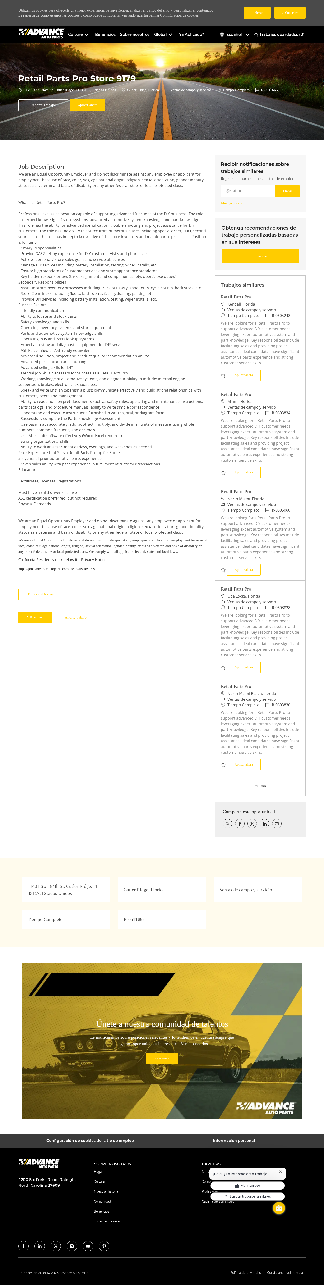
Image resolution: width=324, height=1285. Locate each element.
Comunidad (102, 1201)
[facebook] (23, 1246)
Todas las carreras (107, 1221)
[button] (87, 105)
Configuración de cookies (179, 15)
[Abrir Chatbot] (279, 1208)
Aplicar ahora (248, 375)
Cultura (99, 1181)
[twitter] (56, 1246)
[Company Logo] (42, 34)
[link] (231, 203)
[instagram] (72, 1246)
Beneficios (105, 34)
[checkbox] (43, 105)
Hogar (98, 1171)
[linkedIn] (39, 1246)
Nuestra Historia (106, 1191)
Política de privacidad (245, 1273)
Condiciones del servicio (285, 1273)
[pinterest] (104, 1246)
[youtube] (88, 1246)
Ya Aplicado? (191, 34)
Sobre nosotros (134, 34)
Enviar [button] (287, 191)
